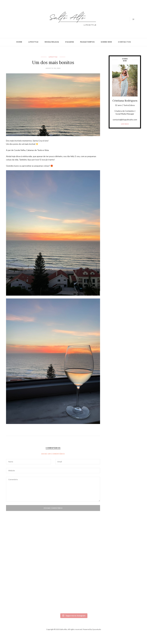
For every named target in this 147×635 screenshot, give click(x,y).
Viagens (69, 42)
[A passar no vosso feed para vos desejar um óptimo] (17, 553)
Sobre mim (106, 42)
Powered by (92, 629)
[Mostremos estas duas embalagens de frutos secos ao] (107, 574)
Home (19, 42)
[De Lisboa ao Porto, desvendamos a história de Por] (40, 555)
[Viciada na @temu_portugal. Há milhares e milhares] (129, 577)
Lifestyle (33, 42)
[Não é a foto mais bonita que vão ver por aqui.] (62, 565)
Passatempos (87, 42)
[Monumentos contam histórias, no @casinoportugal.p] (84, 554)
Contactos (124, 42)
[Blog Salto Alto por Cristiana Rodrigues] (72, 18)
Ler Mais (125, 124)
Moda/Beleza (52, 42)
